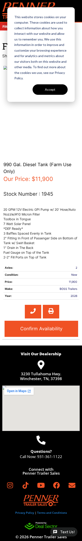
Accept (50, 89)
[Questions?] (41, 440)
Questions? (41, 451)
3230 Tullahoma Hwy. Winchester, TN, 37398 (41, 376)
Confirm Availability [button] (41, 328)
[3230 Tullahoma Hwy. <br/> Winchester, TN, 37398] (41, 364)
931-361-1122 (49, 456)
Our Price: (28, 178)
